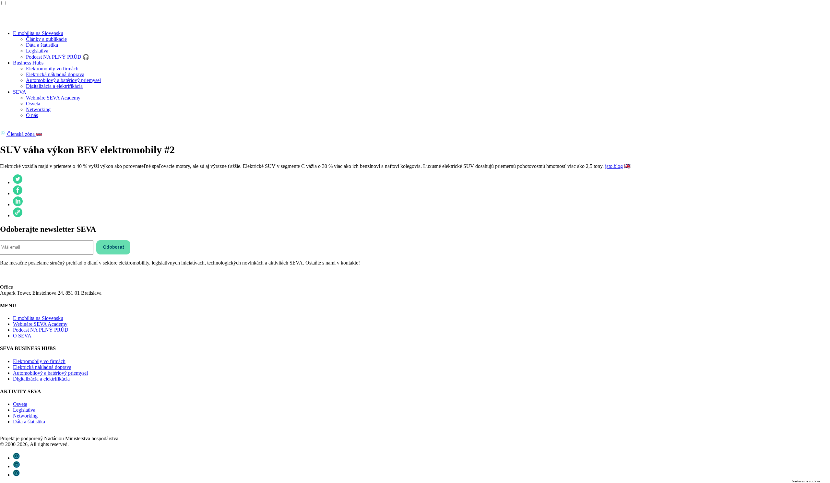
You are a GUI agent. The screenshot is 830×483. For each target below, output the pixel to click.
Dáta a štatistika (42, 45)
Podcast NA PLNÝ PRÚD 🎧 (57, 57)
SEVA (19, 92)
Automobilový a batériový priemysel (63, 80)
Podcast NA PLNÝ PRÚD (40, 330)
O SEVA (22, 335)
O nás (32, 115)
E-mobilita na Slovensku (38, 33)
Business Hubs (28, 62)
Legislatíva (37, 50)
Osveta (33, 103)
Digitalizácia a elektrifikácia (54, 86)
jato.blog (614, 166)
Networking (38, 109)
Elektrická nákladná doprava (55, 74)
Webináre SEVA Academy (53, 97)
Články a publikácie (46, 39)
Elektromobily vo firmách (52, 68)
